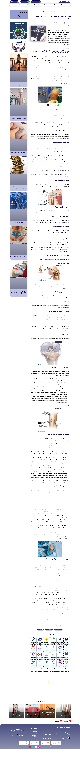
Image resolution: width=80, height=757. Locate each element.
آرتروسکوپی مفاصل (50, 668)
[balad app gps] (48, 742)
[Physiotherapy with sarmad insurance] (67, 654)
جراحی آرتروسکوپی (43, 668)
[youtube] (30, 747)
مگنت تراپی (35, 732)
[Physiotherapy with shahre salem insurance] (40, 654)
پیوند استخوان (64, 405)
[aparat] (36, 747)
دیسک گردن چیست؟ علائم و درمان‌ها (19, 118)
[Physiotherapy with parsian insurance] (46, 662)
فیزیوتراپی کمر (48, 731)
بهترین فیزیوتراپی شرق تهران (64, 737)
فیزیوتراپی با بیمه (45, 4)
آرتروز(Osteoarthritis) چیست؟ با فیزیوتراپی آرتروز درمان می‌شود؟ (48, 714)
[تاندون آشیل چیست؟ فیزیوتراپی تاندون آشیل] (16, 711)
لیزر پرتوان (35, 731)
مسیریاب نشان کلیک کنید (54, 743)
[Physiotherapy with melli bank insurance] (67, 662)
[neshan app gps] (59, 742)
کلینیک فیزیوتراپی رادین (63, 727)
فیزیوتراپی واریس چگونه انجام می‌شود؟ (18, 152)
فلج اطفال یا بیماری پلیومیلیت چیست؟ (18, 84)
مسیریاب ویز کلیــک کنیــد (22, 743)
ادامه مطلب (18, 85)
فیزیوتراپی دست (48, 734)
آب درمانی (33, 4)
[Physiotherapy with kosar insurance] (46, 639)
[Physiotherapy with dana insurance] (53, 662)
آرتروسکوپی (63, 668)
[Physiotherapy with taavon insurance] (53, 647)
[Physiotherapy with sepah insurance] (60, 647)
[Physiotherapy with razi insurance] (46, 654)
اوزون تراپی (65, 83)
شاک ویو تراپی (34, 733)
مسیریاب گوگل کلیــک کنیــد (33, 743)
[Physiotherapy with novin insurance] (60, 662)
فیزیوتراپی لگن (48, 730)
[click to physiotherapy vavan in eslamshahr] (69, 738)
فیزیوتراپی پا (48, 733)
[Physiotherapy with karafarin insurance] (67, 647)
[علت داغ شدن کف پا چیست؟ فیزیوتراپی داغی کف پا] (63, 711)
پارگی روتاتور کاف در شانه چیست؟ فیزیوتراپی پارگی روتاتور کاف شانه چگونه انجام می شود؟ (18, 292)
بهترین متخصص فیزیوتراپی (19, 21)
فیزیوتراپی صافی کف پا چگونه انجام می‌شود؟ (18, 256)
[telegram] (33, 747)
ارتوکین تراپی (64, 166)
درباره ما (22, 4)
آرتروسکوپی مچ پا (57, 668)
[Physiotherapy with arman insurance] (33, 654)
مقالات (27, 4)
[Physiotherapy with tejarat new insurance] (53, 654)
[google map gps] (37, 742)
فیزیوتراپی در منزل (34, 728)
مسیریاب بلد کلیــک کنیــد (44, 743)
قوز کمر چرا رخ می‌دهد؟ (18, 222)
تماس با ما (18, 4)
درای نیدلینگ (35, 736)
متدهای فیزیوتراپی (58, 11)
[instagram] (39, 747)
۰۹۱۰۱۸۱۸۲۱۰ (13, 735)
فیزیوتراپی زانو (48, 735)
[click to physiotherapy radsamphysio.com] (69, 737)
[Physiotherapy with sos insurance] (33, 647)
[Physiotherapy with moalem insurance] (40, 639)
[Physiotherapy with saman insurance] (60, 654)
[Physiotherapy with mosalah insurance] (53, 639)
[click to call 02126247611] (23, 734)
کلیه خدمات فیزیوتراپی (47, 738)
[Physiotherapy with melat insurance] (46, 647)
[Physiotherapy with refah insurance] (40, 647)
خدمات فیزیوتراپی (55, 4)
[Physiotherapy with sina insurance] (40, 662)
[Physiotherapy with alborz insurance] (33, 662)
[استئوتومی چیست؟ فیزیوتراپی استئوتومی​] (32, 711)
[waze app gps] (26, 742)
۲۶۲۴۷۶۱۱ (21, 735)
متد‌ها (39, 4)
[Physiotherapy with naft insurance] (33, 639)
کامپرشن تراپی (34, 735)
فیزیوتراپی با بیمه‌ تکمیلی (49, 635)
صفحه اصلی (62, 4)
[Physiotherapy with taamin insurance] (60, 639)
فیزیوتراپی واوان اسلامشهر (65, 738)
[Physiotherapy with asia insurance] (67, 639)
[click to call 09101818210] (17, 734)
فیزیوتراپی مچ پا (61, 235)
